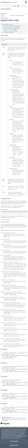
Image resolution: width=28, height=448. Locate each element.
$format (6, 29)
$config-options (8, 27)
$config (6, 25)
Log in (14, 6)
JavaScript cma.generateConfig (17, 15)
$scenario (6, 31)
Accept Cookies (14, 441)
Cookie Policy (19, 435)
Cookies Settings (14, 445)
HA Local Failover (6, 219)
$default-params (8, 28)
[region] (14, 437)
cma (2, 20)
